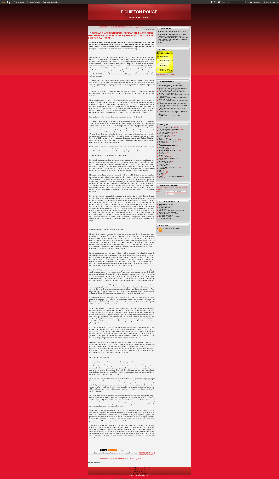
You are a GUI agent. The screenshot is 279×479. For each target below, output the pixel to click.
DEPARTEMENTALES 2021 (167, 158)
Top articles (134, 478)
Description (161, 34)
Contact (160, 42)
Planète (161, 178)
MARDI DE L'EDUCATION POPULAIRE (170, 176)
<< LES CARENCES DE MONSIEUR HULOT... (111, 27)
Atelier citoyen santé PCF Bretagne (169, 216)
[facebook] (211, 2)
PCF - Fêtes (162, 172)
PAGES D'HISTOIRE (165, 135)
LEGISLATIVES (163, 156)
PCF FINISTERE (164, 137)
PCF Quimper (163, 209)
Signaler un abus (152, 478)
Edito (160, 175)
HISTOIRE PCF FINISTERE (167, 146)
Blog (159, 31)
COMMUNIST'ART (164, 163)
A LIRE (161, 144)
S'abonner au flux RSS (171, 228)
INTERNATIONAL (164, 134)
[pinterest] (218, 2)
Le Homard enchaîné (165, 218)
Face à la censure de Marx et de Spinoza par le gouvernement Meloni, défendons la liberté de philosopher (173, 113)
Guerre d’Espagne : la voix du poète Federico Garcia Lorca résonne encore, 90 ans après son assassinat (173, 105)
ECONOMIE (162, 169)
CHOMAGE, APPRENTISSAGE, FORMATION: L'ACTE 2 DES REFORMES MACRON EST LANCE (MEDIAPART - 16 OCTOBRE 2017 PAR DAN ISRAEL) (121, 35)
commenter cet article (146, 454)
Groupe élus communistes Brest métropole (171, 210)
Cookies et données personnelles (176, 478)
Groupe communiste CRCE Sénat (169, 213)
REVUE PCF (162, 166)
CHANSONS (162, 152)
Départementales (164, 164)
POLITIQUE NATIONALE (147, 453)
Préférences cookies (194, 478)
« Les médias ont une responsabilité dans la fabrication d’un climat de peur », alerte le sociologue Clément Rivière (172, 85)
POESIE (161, 153)
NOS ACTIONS (163, 138)
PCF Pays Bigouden (165, 207)
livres (160, 159)
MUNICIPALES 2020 (165, 149)
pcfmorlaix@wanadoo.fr (139, 475)
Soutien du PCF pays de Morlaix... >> (136, 27)
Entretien (161, 173)
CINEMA (161, 155)
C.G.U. (162, 478)
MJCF (160, 170)
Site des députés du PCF (166, 215)
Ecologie (161, 147)
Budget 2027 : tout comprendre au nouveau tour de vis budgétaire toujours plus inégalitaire (173, 89)
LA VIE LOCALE (163, 130)
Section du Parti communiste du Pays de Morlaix (101, 478)
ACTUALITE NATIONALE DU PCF (169, 129)
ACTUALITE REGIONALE (166, 132)
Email (158, 191)
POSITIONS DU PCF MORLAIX (168, 140)
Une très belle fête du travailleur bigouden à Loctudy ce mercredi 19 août (172, 92)
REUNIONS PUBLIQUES (166, 141)
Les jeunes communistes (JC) (167, 212)
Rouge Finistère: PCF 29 (166, 204)
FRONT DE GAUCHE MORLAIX (168, 150)
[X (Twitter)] (215, 2)
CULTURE (162, 143)
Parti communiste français (166, 206)
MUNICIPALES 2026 (165, 161)
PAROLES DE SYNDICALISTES (168, 167)
